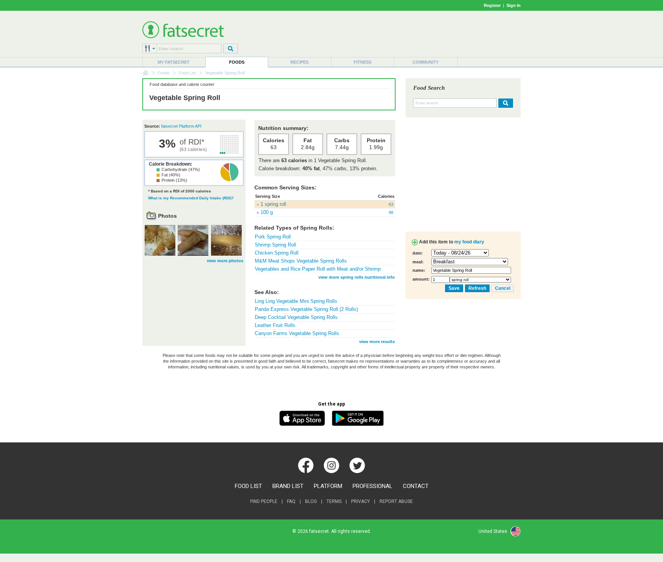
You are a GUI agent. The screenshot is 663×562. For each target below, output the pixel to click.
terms (334, 501)
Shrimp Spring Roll (275, 245)
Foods (236, 62)
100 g (267, 212)
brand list (287, 486)
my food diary (469, 242)
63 (391, 204)
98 (391, 212)
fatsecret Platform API (181, 126)
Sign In (513, 5)
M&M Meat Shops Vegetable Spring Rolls (301, 261)
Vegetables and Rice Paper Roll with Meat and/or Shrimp (318, 269)
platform (328, 486)
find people (263, 501)
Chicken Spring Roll (277, 253)
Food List (187, 73)
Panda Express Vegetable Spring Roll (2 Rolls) (306, 309)
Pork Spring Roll (273, 237)
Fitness (362, 62)
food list (248, 486)
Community (425, 62)
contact (416, 486)
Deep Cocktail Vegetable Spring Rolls (296, 317)
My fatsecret (174, 62)
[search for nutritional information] (504, 103)
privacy (360, 501)
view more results (377, 341)
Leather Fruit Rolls (275, 325)
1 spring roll (273, 204)
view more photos (225, 260)
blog (311, 501)
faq (291, 501)
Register (492, 5)
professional (373, 486)
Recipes (299, 62)
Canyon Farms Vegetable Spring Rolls (297, 333)
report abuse (396, 501)
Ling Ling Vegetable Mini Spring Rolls (296, 301)
